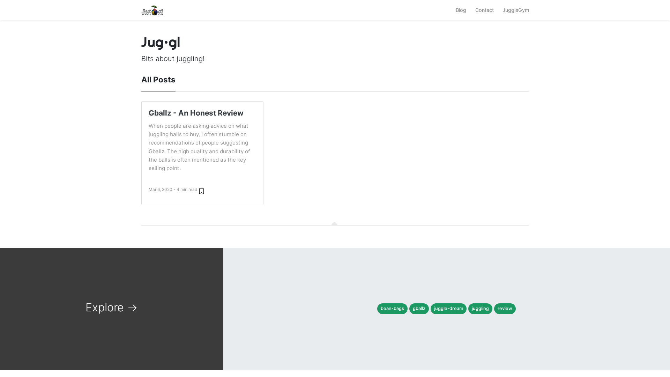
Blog (461, 10)
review (505, 308)
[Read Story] (201, 190)
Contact (484, 10)
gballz (419, 308)
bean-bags (392, 308)
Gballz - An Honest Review (196, 113)
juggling (480, 308)
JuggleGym (515, 10)
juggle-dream (448, 308)
